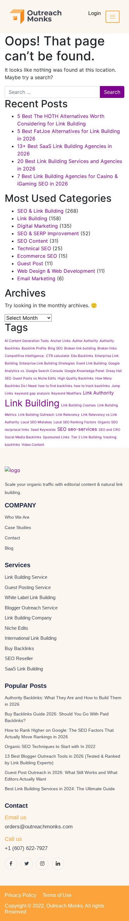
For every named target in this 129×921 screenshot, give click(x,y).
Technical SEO (34, 248)
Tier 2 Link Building (86, 437)
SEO (61, 429)
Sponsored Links (56, 437)
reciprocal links (17, 430)
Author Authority (85, 341)
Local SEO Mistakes (36, 422)
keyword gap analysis (32, 393)
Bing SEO (55, 348)
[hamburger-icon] (113, 17)
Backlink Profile (34, 348)
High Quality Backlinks (76, 378)
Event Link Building (91, 363)
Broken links (107, 348)
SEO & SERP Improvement (48, 233)
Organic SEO (108, 422)
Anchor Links (60, 341)
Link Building (32, 218)
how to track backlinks (92, 386)
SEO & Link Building (40, 211)
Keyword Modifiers (66, 393)
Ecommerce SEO (37, 256)
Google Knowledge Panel (84, 371)
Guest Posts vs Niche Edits (34, 378)
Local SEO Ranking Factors (75, 422)
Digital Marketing (37, 226)
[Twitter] (26, 863)
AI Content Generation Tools (27, 341)
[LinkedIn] (58, 863)
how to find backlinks (55, 386)
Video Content (33, 445)
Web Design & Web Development (56, 271)
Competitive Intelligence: (24, 356)
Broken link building (80, 348)
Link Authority (98, 393)
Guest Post (30, 263)
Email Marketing (36, 278)
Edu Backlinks (82, 356)
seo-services (82, 429)
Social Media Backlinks (23, 437)
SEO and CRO (109, 430)
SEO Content (32, 241)
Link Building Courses (78, 405)
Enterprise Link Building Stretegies (47, 363)
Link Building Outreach (36, 415)
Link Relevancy (68, 415)
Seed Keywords (43, 430)
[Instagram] (42, 863)
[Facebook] (11, 863)
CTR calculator (58, 356)
